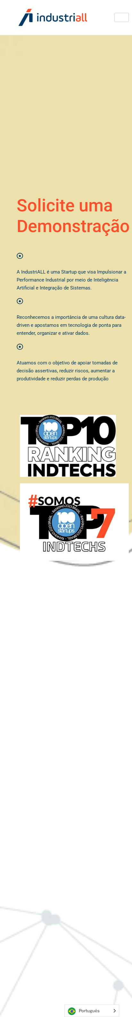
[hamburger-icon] (121, 17)
